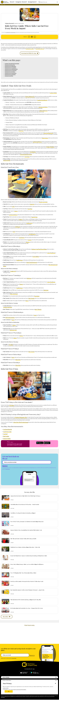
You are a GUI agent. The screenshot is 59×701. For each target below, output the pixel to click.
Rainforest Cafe (13, 329)
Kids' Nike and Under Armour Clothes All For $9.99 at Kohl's (23, 538)
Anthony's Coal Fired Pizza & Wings (39, 249)
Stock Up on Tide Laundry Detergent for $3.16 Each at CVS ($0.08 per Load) (26, 581)
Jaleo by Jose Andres (43, 106)
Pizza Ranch (36, 296)
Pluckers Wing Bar (50, 146)
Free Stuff (5, 433)
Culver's (16, 211)
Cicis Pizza (30, 208)
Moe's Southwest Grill (48, 132)
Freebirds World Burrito (42, 100)
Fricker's (20, 219)
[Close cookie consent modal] (55, 683)
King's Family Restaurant (31, 262)
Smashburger (33, 151)
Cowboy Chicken (53, 92)
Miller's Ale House (14, 293)
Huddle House (19, 260)
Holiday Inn (17, 226)
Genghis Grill (13, 271)
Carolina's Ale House (7, 307)
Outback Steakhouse (37, 141)
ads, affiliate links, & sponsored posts (11, 32)
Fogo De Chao (34, 216)
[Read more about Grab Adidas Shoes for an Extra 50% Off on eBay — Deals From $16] (5, 506)
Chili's (13, 206)
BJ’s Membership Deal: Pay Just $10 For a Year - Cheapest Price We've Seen (26, 608)
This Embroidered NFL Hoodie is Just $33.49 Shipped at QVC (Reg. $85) (25, 599)
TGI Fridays (27, 156)
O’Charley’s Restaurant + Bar (21, 417)
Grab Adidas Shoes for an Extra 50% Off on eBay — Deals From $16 (24, 504)
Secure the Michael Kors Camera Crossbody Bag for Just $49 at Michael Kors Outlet (28, 555)
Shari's (27, 300)
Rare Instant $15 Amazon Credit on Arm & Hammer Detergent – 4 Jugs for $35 (27, 590)
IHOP (14, 231)
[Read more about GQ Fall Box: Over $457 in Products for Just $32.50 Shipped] (5, 514)
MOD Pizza (21, 130)
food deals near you (40, 48)
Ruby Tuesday (31, 298)
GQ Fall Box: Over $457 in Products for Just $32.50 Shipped (22, 513)
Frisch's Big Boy (36, 256)
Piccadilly (11, 344)
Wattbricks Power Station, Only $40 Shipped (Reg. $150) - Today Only (25, 547)
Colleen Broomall (9, 23)
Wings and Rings (6, 160)
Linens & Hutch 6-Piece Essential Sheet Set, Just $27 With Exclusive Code (26, 530)
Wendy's (28, 242)
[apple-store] (24, 672)
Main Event (46, 290)
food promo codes (30, 48)
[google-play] (35, 672)
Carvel (35, 315)
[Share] (35, 37)
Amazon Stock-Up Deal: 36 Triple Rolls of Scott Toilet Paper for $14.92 (25, 496)
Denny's (21, 284)
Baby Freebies (6, 436)
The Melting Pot (32, 233)
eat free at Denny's (13, 214)
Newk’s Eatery (45, 137)
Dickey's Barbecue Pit (29, 96)
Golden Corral (29, 222)
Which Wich (18, 359)
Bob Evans (29, 278)
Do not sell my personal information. (18, 689)
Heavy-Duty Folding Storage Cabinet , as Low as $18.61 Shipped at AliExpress (26, 564)
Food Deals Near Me (7, 429)
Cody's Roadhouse (51, 252)
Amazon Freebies (7, 438)
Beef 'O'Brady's (38, 309)
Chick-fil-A (32, 204)
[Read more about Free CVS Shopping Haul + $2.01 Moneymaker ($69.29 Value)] (5, 574)
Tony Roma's (21, 237)
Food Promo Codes (7, 431)
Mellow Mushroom (43, 110)
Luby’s (13, 319)
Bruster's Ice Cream (43, 201)
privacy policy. (6, 688)
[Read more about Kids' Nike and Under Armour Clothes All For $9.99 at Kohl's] (5, 540)
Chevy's (14, 324)
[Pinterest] (32, 37)
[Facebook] (29, 37)
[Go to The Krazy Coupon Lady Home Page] (5, 2)
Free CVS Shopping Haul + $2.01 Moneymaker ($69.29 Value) (23, 572)
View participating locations (26, 154)
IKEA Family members (10, 317)
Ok (8, 691)
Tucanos (29, 239)
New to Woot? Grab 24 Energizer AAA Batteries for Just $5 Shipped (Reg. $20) (26, 521)
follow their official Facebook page (20, 422)
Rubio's (15, 337)
